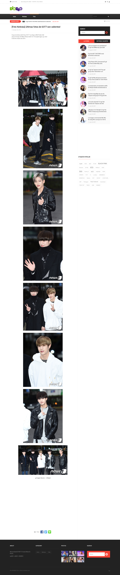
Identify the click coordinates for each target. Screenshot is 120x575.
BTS (91, 167)
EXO (80, 171)
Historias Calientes (102, 41)
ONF (80, 182)
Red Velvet (94, 182)
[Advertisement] (78, 9)
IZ (90, 175)
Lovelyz (95, 175)
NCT (93, 178)
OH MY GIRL (105, 178)
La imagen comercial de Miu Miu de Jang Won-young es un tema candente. (97, 119)
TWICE (88, 185)
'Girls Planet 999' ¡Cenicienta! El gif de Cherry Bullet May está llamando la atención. (46, 21)
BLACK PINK (102, 163)
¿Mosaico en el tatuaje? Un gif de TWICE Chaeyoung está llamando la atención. (97, 111)
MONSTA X (82, 178)
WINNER (98, 185)
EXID (103, 167)
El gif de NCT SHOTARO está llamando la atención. (96, 54)
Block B (81, 167)
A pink (80, 163)
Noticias (24, 16)
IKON (104, 171)
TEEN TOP (81, 185)
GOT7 (92, 171)
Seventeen (103, 182)
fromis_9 (87, 171)
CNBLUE (98, 167)
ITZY (87, 175)
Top (109, 570)
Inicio (14, 16)
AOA (86, 163)
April (90, 163)
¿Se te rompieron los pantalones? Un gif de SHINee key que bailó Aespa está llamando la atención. (97, 47)
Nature (88, 178)
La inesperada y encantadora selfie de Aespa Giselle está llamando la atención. (97, 87)
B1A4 (94, 163)
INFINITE (81, 175)
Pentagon (86, 182)
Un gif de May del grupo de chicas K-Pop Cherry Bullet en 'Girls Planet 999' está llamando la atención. (97, 79)
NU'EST (98, 178)
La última (86, 41)
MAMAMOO (102, 175)
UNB (93, 185)
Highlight (98, 171)
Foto (34, 16)
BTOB (86, 167)
